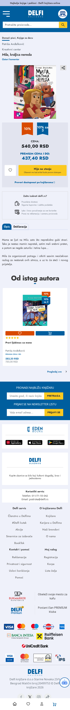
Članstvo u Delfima (19, 516)
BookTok (19, 543)
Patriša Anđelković (13, 44)
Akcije (19, 529)
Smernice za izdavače (19, 536)
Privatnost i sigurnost (19, 564)
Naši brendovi (50, 529)
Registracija (51, 557)
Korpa (50, 564)
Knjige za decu (25, 38)
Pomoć (19, 577)
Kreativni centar (11, 49)
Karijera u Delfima (51, 523)
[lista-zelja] (19, 333)
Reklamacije (19, 557)
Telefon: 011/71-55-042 (35, 495)
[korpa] (50, 333)
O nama (51, 536)
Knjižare (51, 516)
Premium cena (31, 154)
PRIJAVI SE (53, 412)
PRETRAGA (53, 395)
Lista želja (51, 571)
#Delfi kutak (19, 523)
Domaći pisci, (9, 38)
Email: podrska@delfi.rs (35, 499)
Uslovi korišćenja (19, 571)
